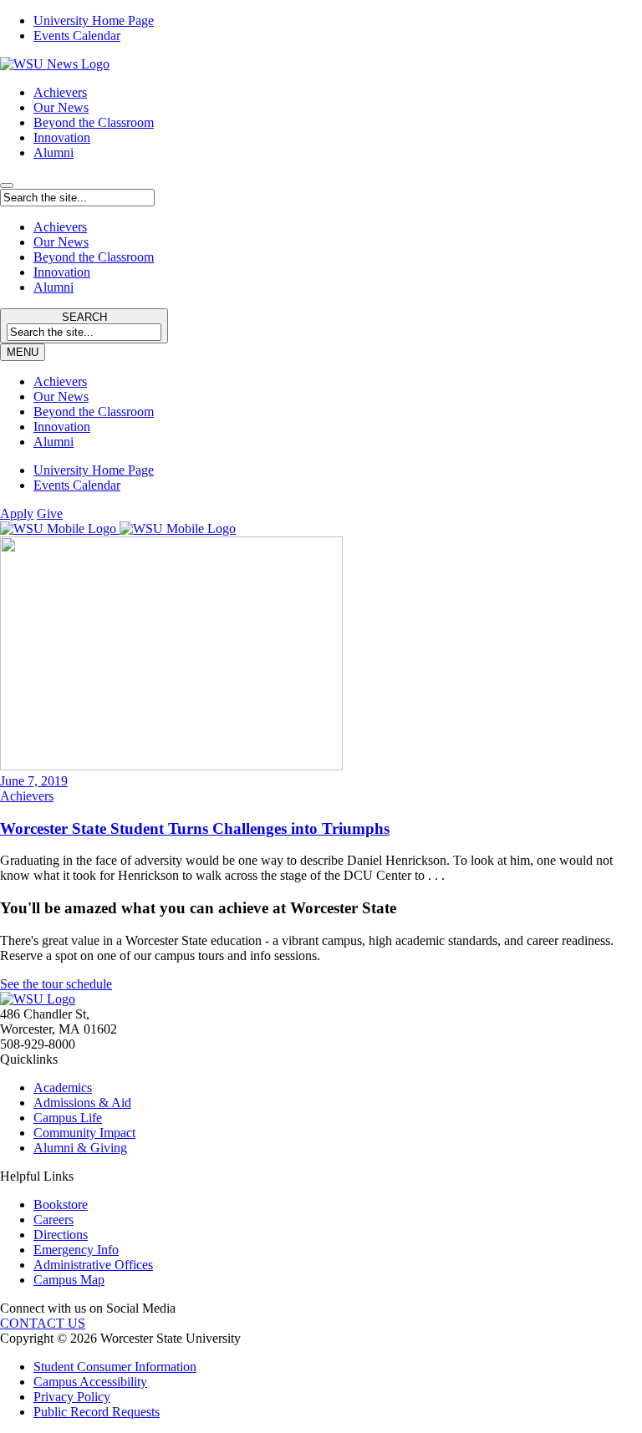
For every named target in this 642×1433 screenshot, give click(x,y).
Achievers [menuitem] (60, 381)
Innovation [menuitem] (61, 426)
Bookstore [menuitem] (60, 1204)
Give (50, 513)
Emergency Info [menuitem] (76, 1249)
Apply (16, 513)
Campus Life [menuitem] (67, 1117)
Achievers (60, 92)
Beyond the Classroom (93, 122)
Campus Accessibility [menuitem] (90, 1382)
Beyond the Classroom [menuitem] (93, 411)
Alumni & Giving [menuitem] (80, 1148)
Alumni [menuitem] (53, 441)
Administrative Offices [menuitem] (93, 1265)
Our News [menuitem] (61, 396)
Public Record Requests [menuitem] (96, 1412)
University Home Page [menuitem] (93, 20)
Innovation (61, 137)
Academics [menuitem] (62, 1087)
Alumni (53, 152)
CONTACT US (42, 1323)
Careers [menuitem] (53, 1219)
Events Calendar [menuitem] (76, 35)
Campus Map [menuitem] (68, 1280)
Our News (61, 107)
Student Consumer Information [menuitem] (114, 1366)
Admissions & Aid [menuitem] (82, 1102)
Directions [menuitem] (60, 1234)
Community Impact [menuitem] (84, 1133)
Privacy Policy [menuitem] (71, 1397)
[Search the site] (6, 185)
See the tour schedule (56, 984)
